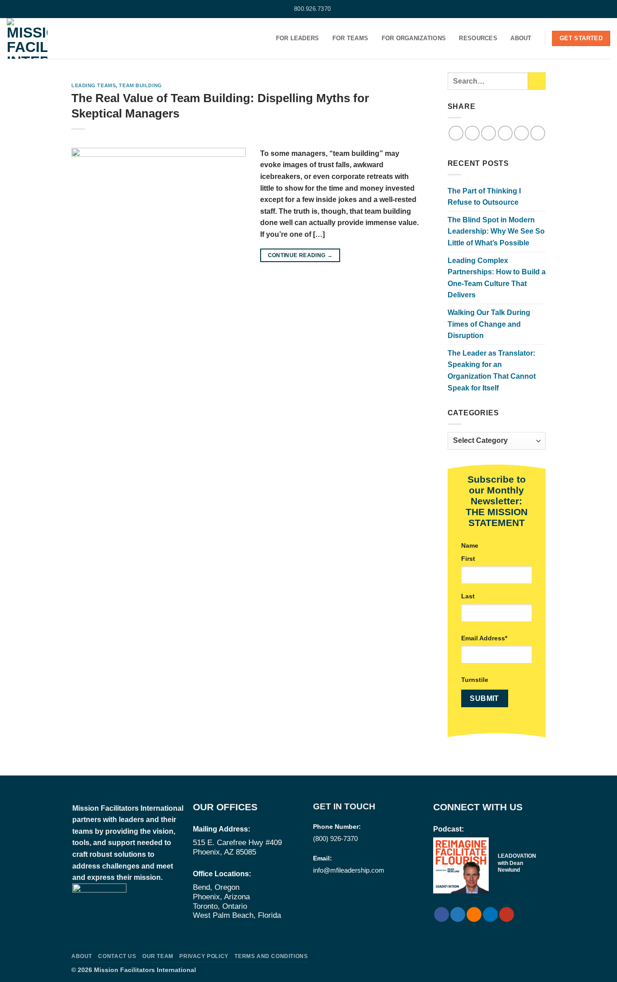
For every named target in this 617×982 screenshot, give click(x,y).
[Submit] (537, 81)
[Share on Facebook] (456, 133)
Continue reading (300, 255)
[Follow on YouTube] (45, 9)
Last (468, 596)
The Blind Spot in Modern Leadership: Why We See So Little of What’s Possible (496, 231)
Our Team (157, 956)
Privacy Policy (204, 956)
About (520, 38)
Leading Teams (93, 85)
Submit (484, 698)
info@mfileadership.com (348, 870)
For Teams (350, 38)
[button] (606, 8)
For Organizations (414, 38)
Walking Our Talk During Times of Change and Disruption (489, 324)
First (468, 558)
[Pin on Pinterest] (505, 133)
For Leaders (297, 38)
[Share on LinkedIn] (521, 133)
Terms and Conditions (271, 956)
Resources (478, 38)
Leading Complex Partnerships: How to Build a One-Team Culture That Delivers (497, 278)
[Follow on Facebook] (11, 9)
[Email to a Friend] (488, 133)
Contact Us (117, 956)
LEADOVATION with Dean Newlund (517, 863)
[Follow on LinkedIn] (37, 9)
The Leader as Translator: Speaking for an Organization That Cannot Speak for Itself (492, 370)
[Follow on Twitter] (20, 9)
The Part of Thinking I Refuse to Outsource (484, 197)
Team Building (140, 85)
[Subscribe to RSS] (28, 9)
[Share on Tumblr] (537, 133)
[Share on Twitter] (472, 133)
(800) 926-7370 (335, 838)
